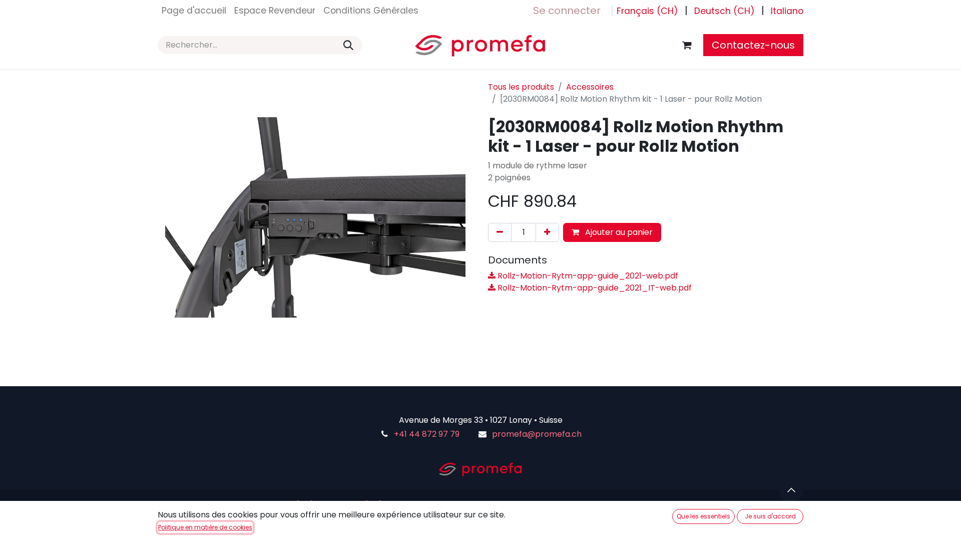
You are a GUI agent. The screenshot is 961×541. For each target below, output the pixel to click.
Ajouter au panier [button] (618, 232)
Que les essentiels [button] (703, 516)
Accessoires (590, 87)
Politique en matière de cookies (205, 527)
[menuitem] (194, 10)
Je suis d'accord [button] (770, 516)
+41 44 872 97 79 (426, 434)
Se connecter (567, 11)
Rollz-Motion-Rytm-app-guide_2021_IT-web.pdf (594, 288)
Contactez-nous (753, 45)
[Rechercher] (348, 45)
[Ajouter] (547, 232)
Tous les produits (521, 87)
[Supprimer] (500, 232)
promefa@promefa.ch (537, 434)
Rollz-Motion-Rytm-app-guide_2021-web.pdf (587, 276)
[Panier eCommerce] (686, 45)
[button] (791, 490)
